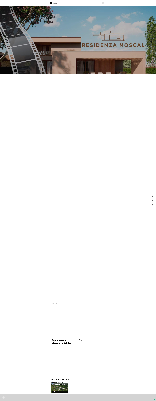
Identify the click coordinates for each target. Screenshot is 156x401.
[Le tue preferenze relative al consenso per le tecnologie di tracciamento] (154, 399)
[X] (53, 303)
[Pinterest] (56, 303)
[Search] (3, 397)
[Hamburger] (102, 3)
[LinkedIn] (55, 303)
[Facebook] (52, 303)
